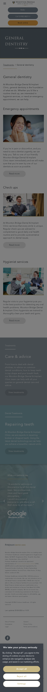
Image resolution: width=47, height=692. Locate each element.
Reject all (21, 677)
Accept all (21, 669)
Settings (21, 684)
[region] (21, 668)
